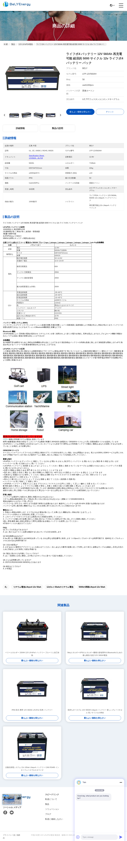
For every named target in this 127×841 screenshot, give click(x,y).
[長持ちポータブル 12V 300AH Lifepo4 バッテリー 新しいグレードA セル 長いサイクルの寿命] (95, 689)
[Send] (121, 837)
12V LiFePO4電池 (26, 44)
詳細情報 (20, 128)
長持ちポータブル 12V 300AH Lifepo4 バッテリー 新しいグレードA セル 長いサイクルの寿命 (95, 711)
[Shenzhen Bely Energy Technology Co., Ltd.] (16, 5)
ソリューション (52, 809)
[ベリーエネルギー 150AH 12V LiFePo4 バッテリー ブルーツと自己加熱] (32, 631)
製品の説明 (57, 128)
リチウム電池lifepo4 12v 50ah (27, 587)
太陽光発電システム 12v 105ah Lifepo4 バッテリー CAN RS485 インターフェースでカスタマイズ (32, 768)
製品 (13, 44)
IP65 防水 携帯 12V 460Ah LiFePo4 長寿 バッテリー (32, 710)
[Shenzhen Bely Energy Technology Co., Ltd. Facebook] (5, 812)
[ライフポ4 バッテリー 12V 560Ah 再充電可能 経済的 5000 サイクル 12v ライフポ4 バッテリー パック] (32, 78)
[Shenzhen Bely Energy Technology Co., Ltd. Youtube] (11, 812)
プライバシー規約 (9, 836)
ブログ (48, 814)
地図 (18, 835)
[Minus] (120, 782)
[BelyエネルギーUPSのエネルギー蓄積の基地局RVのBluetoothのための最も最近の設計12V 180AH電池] (95, 631)
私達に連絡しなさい (54, 819)
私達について (51, 799)
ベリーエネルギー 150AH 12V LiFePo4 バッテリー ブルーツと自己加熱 (32, 654)
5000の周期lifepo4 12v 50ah (92, 587)
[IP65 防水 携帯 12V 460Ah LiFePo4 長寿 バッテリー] (32, 689)
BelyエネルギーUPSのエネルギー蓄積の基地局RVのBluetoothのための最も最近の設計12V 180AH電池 (94, 654)
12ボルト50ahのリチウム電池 (60, 587)
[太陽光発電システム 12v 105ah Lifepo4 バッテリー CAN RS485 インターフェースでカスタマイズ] (32, 746)
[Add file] (78, 837)
